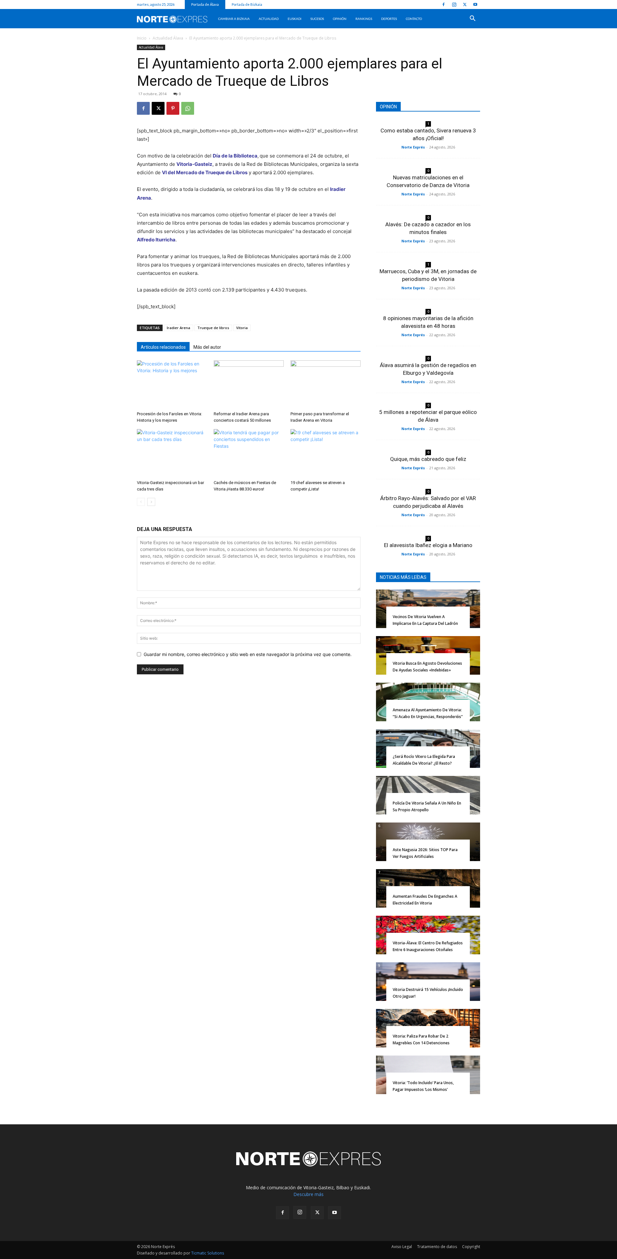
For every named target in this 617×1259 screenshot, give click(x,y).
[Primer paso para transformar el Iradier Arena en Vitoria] (326, 384)
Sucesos (317, 19)
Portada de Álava (205, 4)
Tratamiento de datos (437, 1246)
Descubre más (308, 1194)
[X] (464, 4)
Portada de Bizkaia (247, 4)
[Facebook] (443, 4)
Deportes (389, 19)
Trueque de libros (213, 327)
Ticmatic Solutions (207, 1253)
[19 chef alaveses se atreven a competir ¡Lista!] (326, 453)
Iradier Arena (178, 327)
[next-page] (151, 502)
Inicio (142, 38)
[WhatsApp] (187, 108)
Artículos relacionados (163, 347)
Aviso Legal (401, 1246)
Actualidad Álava (168, 38)
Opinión (339, 19)
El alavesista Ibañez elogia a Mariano (428, 545)
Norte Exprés (413, 147)
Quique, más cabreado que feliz (428, 459)
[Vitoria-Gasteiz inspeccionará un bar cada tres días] (172, 453)
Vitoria (242, 327)
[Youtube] (475, 4)
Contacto (414, 19)
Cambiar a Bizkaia (234, 19)
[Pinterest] (172, 108)
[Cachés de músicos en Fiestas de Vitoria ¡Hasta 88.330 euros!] (249, 453)
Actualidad (269, 19)
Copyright (471, 1246)
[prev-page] (141, 502)
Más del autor (207, 347)
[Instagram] (454, 4)
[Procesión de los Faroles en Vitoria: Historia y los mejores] (172, 384)
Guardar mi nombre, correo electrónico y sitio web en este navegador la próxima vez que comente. (248, 654)
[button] (472, 19)
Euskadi (294, 19)
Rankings (363, 19)
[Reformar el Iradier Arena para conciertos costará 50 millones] (249, 384)
